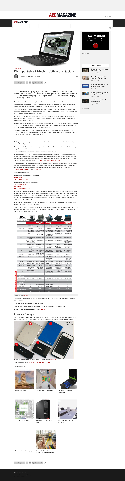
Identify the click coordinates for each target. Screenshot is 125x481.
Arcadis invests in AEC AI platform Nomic (98, 100)
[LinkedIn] (108, 16)
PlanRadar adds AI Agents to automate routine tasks (99, 85)
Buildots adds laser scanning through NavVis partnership (99, 93)
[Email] (30, 82)
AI (27, 26)
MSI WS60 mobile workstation (22, 188)
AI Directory (34, 26)
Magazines (59, 26)
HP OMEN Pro (37, 169)
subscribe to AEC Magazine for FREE (39, 362)
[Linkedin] (21, 82)
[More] (41, 82)
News (15, 26)
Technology (18, 68)
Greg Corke (37, 76)
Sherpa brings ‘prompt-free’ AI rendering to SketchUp (99, 77)
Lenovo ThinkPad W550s (53, 160)
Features (22, 26)
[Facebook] (104, 16)
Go (96, 46)
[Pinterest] (24, 82)
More (73, 26)
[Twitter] (106, 16)
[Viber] (33, 82)
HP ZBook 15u (39, 160)
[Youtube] (110, 16)
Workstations (43, 26)
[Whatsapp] (35, 82)
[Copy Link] (38, 82)
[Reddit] (27, 82)
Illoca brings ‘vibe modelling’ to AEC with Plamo (99, 69)
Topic (51, 26)
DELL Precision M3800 (20, 184)
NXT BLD (66, 26)
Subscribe (88, 26)
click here (25, 295)
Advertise (80, 26)
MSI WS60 (27, 169)
